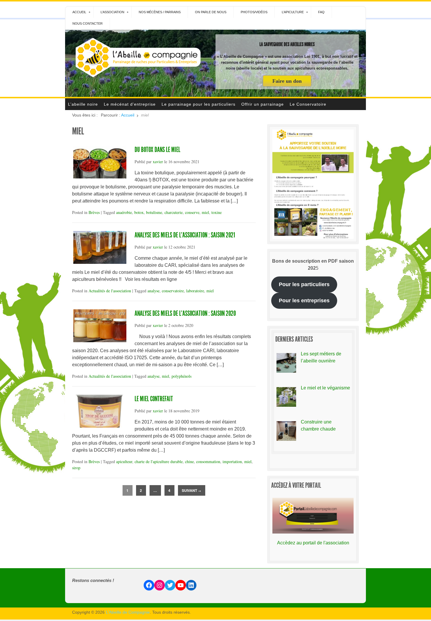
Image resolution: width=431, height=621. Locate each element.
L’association (112, 12)
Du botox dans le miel (157, 150)
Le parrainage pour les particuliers (198, 104)
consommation (208, 461)
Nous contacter (87, 23)
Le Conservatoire (308, 104)
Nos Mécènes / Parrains (160, 12)
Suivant (191, 490)
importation (232, 461)
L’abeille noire (83, 104)
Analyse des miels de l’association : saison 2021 (185, 235)
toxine (216, 212)
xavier (158, 161)
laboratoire (195, 290)
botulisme (154, 212)
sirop (76, 467)
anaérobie (124, 212)
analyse (153, 290)
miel (205, 212)
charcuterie (173, 212)
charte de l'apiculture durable (159, 461)
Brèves (94, 212)
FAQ (321, 12)
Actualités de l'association (110, 290)
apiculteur (124, 461)
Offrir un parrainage (262, 104)
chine (189, 461)
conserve (192, 212)
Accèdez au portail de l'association (313, 542)
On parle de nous (210, 12)
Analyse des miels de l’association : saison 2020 (185, 313)
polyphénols (181, 376)
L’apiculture (293, 12)
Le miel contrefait (154, 399)
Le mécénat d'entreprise (130, 104)
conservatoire (173, 290)
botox (139, 212)
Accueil (79, 12)
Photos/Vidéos (254, 12)
